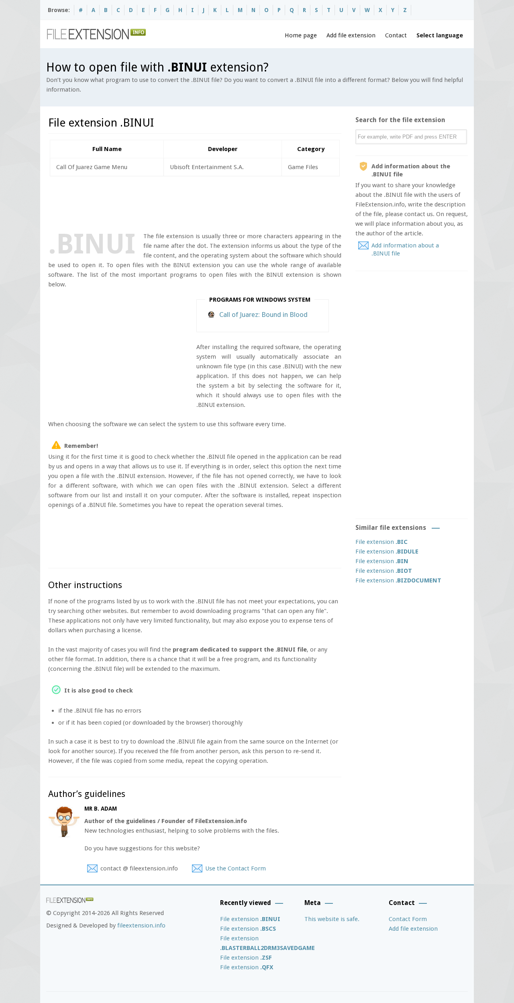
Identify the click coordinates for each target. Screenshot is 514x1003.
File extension (381, 541)
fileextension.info (141, 925)
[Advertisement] (194, 202)
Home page (301, 35)
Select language (439, 35)
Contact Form (408, 919)
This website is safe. (331, 919)
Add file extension (350, 35)
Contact (396, 35)
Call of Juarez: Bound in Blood (263, 315)
